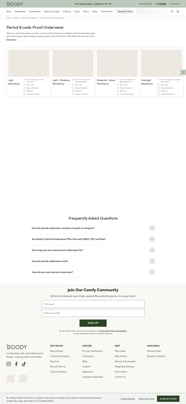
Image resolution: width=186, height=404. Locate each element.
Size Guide (120, 350)
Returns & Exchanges (125, 361)
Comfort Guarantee (59, 356)
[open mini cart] (177, 11)
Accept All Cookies (168, 398)
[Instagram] (9, 364)
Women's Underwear (30, 18)
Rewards (54, 361)
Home (9, 18)
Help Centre (121, 356)
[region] (93, 399)
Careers (86, 366)
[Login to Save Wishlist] (171, 11)
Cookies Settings (128, 398)
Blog (85, 361)
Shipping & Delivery (124, 366)
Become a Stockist (156, 356)
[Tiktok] (24, 364)
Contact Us (120, 376)
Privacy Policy (105, 331)
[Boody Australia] (15, 4)
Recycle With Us (58, 366)
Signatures (88, 371)
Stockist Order (154, 350)
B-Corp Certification (93, 350)
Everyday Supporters (93, 376)
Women (17, 18)
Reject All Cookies (147, 398)
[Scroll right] (183, 72)
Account (176, 3)
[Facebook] (16, 364)
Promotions (88, 356)
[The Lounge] (160, 3)
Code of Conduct (58, 371)
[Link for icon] (10, 378)
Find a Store (121, 371)
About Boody (56, 350)
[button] (93, 323)
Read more (11, 39)
